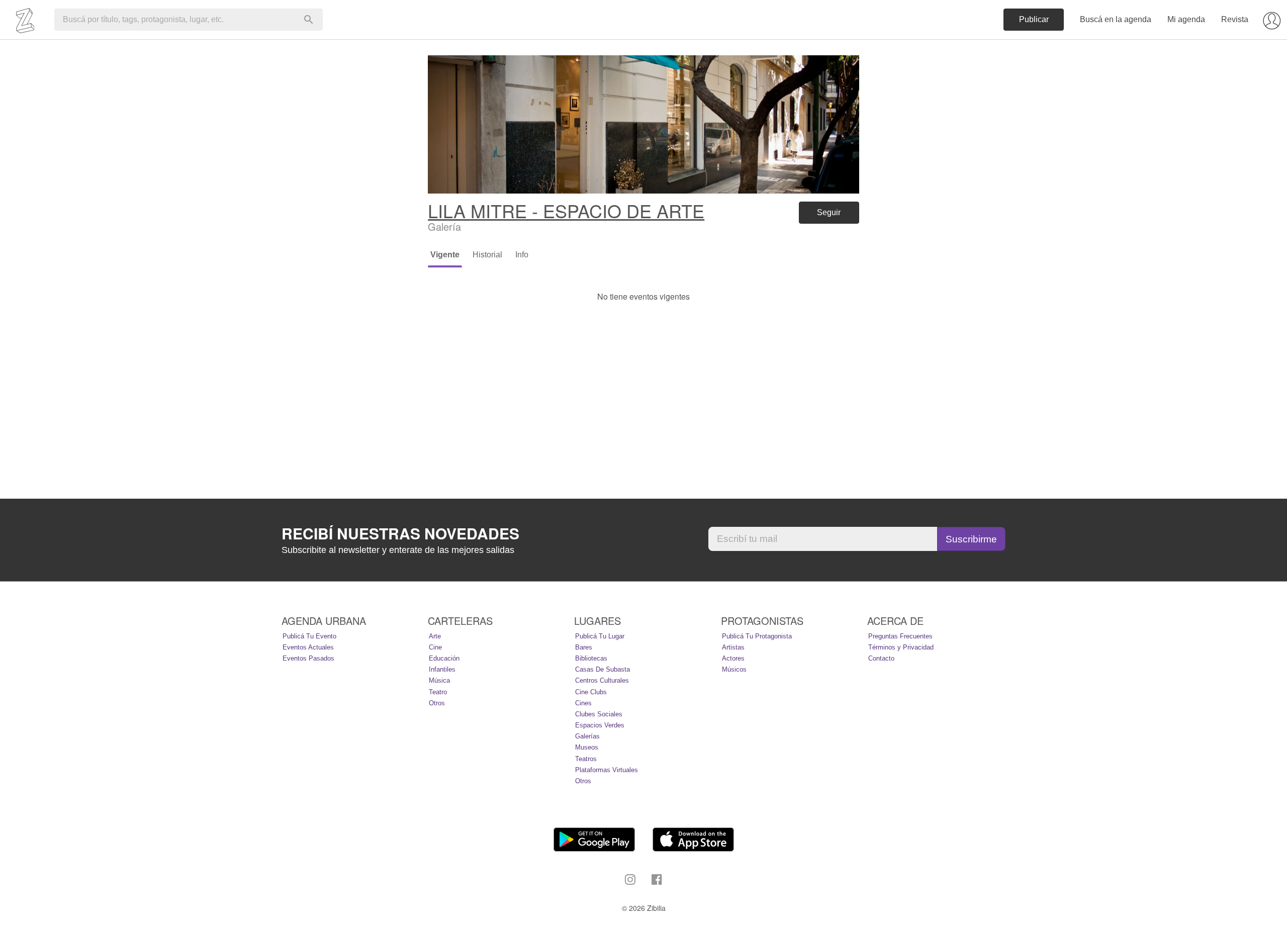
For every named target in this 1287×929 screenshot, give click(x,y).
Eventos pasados (308, 658)
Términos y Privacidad (901, 647)
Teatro (438, 692)
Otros (437, 703)
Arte (435, 636)
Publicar (1034, 19)
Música (439, 680)
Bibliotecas (591, 658)
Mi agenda (1186, 19)
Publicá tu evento (309, 636)
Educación (444, 658)
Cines (583, 703)
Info (521, 254)
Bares (583, 647)
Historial (487, 254)
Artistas (733, 647)
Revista (1234, 19)
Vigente (444, 254)
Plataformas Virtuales (606, 770)
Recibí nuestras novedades (400, 533)
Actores (733, 658)
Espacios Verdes (599, 725)
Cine (435, 647)
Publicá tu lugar (599, 636)
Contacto (881, 658)
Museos (586, 747)
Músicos (734, 669)
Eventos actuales (308, 647)
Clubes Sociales (598, 714)
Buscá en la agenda (1115, 19)
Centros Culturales (602, 680)
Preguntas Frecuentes (900, 636)
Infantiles (442, 669)
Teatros (586, 759)
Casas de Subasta (602, 669)
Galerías (587, 736)
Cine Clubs (591, 692)
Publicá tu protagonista (757, 636)
